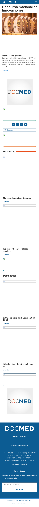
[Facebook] (17, 124)
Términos (15, 436)
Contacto (23, 436)
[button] (36, 2)
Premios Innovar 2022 (12, 56)
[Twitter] (25, 124)
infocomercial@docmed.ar (19, 445)
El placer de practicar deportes (17, 198)
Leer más (5, 70)
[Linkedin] (21, 124)
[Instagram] (13, 124)
